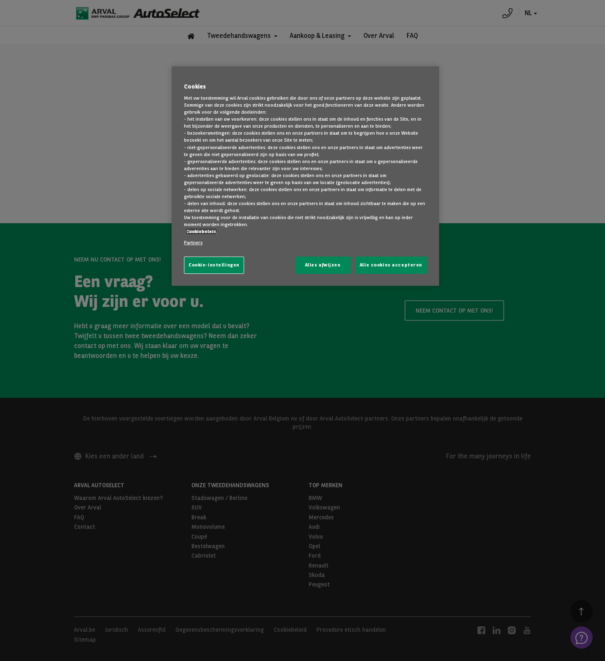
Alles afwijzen (323, 265)
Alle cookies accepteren (391, 265)
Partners (193, 242)
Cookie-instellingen (214, 265)
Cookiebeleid (201, 231)
